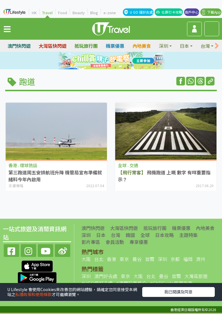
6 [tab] (115, 68)
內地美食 (141, 45)
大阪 (86, 258)
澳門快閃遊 (19, 45)
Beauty (79, 12)
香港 (111, 258)
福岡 (188, 258)
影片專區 (91, 241)
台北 (98, 258)
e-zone (109, 12)
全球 (145, 234)
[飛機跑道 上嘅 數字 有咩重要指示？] (166, 131)
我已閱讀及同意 (178, 292)
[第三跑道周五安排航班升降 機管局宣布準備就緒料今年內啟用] (56, 131)
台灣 (115, 234)
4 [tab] (124, 61)
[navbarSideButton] (7, 28)
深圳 (86, 234)
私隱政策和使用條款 (33, 294)
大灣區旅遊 (196, 276)
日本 (101, 234)
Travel (47, 12)
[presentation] (216, 46)
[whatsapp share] (190, 81)
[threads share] (200, 81)
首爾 (149, 258)
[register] (194, 29)
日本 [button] (184, 45)
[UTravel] (111, 28)
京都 (175, 258)
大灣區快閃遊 (52, 45)
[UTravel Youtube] (45, 250)
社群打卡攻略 (172, 12)
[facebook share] (181, 81)
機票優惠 (115, 45)
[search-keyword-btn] (211, 28)
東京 (124, 258)
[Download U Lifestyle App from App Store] (37, 265)
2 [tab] (107, 61)
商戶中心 (192, 12)
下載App (214, 12)
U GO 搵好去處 (141, 12)
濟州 (200, 258)
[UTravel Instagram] (28, 250)
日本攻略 (164, 234)
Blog (94, 12)
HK (34, 12)
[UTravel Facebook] (11, 250)
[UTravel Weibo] (62, 250)
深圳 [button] (163, 45)
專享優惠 (139, 241)
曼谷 (137, 258)
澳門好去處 (105, 276)
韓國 (130, 234)
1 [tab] (98, 61)
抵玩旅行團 (86, 45)
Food (62, 12)
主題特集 (188, 234)
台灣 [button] (205, 45)
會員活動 (115, 241)
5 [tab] (107, 68)
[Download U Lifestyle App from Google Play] (37, 277)
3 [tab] (115, 61)
